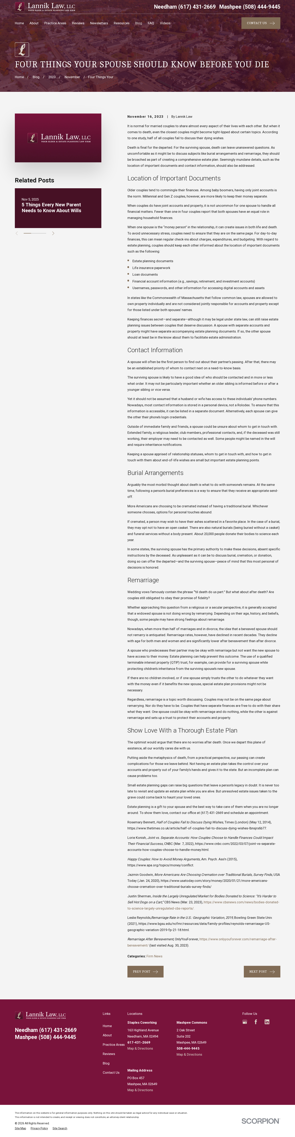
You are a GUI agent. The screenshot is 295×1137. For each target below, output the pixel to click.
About (107, 1035)
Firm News (154, 956)
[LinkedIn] (267, 1021)
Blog (106, 1063)
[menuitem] (20, 1128)
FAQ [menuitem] (151, 23)
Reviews (109, 1054)
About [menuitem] (34, 23)
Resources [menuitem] (121, 23)
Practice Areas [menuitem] (55, 23)
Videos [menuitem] (165, 23)
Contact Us (111, 1072)
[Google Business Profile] (244, 1021)
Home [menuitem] (19, 23)
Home (107, 1026)
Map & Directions (140, 1048)
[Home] (45, 7)
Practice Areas (114, 1045)
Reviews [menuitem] (78, 23)
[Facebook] (255, 1021)
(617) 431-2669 (185, 7)
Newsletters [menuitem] (99, 23)
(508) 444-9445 (249, 7)
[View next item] (53, 233)
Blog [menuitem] (138, 23)
